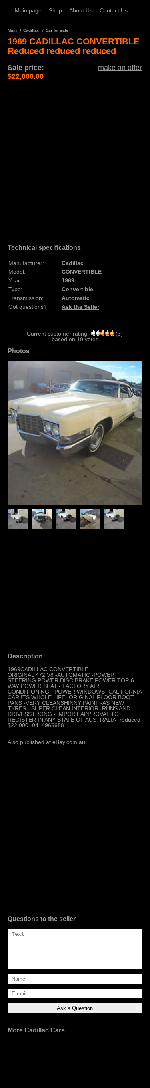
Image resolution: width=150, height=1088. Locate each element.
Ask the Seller (80, 307)
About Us (80, 10)
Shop (55, 10)
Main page (28, 10)
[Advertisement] (75, 156)
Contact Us (114, 10)
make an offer (120, 68)
